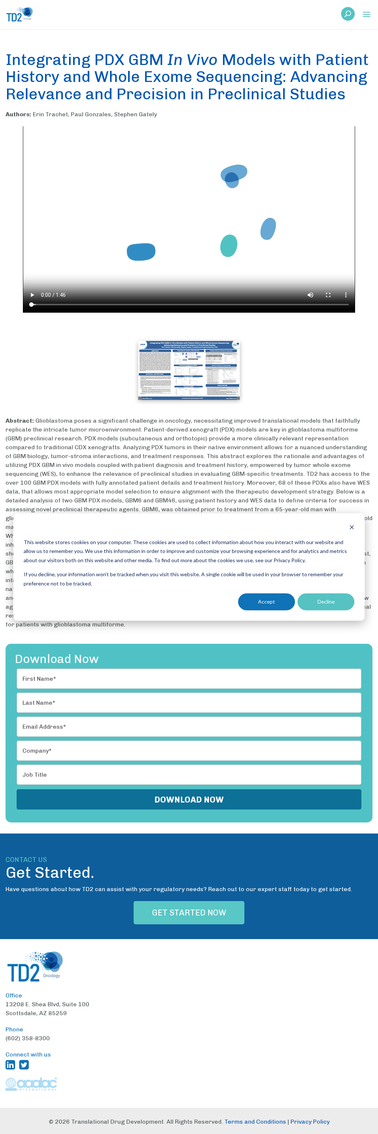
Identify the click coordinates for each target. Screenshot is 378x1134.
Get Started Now (189, 913)
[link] (348, 16)
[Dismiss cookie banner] (351, 528)
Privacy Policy (310, 1121)
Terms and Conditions (255, 1121)
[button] (366, 15)
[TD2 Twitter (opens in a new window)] (25, 1064)
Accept (266, 601)
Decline (326, 601)
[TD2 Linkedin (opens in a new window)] (12, 1064)
